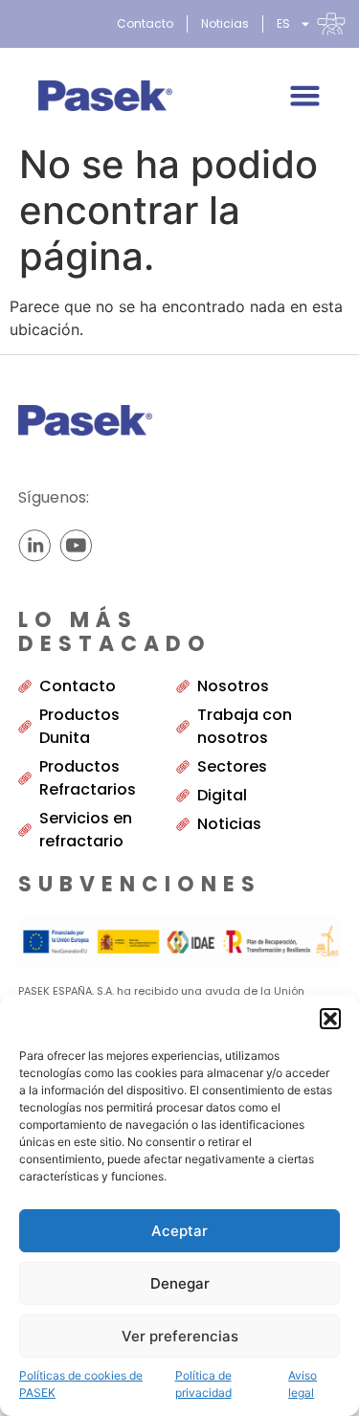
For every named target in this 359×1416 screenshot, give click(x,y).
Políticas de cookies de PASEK (81, 1384)
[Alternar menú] (305, 95)
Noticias (225, 23)
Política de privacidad (203, 1384)
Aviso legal (302, 1384)
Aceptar (179, 1231)
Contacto (145, 23)
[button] (330, 1018)
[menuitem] (311, 24)
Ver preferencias (180, 1336)
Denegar (180, 1283)
